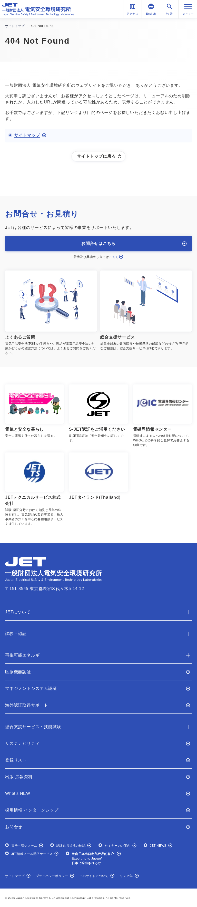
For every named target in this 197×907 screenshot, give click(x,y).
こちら (114, 257)
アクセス (132, 13)
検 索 (169, 13)
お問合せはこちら (98, 243)
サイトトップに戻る (96, 156)
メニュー (188, 13)
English (151, 13)
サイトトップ (15, 26)
